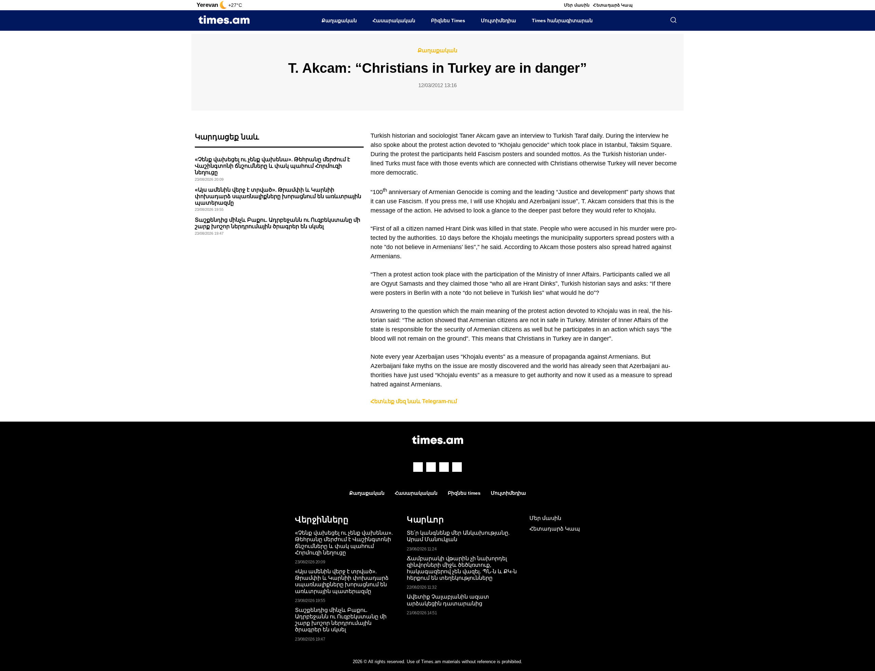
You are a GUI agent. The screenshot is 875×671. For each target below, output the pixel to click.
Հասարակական (394, 20)
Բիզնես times (464, 493)
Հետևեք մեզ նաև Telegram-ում (414, 401)
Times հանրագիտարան (562, 20)
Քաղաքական (339, 20)
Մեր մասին (577, 5)
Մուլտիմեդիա (498, 20)
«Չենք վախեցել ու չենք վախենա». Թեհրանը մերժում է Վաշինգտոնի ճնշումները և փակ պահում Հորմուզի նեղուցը (272, 165)
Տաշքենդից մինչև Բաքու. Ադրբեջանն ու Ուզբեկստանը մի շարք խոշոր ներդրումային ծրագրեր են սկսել (341, 620)
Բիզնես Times (448, 20)
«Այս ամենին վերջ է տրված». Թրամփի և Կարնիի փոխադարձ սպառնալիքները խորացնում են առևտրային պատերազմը (278, 196)
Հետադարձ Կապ (613, 5)
